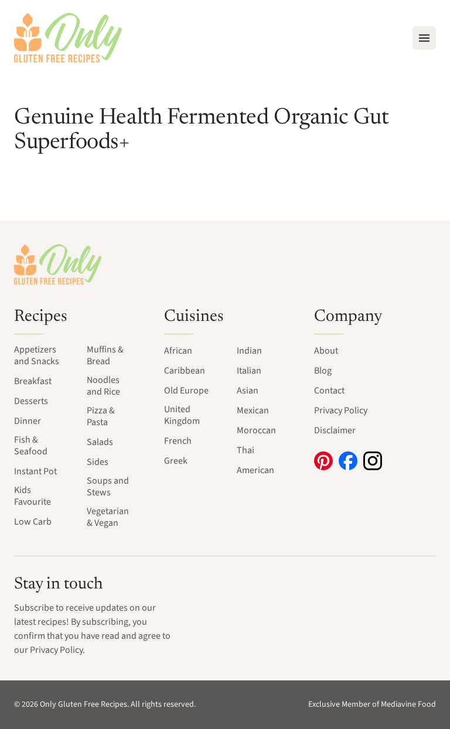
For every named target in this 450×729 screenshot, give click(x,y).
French (178, 441)
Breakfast (33, 381)
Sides (97, 462)
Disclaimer (335, 430)
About (326, 351)
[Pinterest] (323, 460)
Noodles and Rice (103, 386)
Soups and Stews (108, 486)
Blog (323, 371)
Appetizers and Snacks (36, 355)
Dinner (27, 421)
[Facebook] (348, 460)
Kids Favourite (32, 496)
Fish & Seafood (30, 445)
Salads (100, 442)
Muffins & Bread (105, 355)
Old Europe (186, 390)
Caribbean (184, 371)
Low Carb (33, 522)
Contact (329, 390)
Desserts (31, 401)
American (255, 470)
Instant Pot (35, 471)
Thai (245, 450)
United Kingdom (182, 415)
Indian (249, 351)
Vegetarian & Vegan (108, 517)
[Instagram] (372, 460)
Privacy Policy (340, 410)
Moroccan (256, 430)
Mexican (253, 410)
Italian (249, 371)
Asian (247, 390)
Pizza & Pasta (101, 416)
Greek (176, 461)
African (178, 351)
